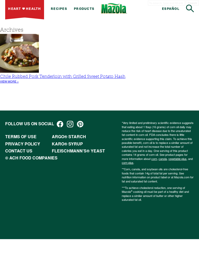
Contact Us (18, 151)
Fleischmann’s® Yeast (78, 151)
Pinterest (80, 124)
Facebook (60, 124)
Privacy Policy (22, 144)
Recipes (59, 8)
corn (154, 159)
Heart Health (24, 8)
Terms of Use (21, 136)
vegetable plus (177, 159)
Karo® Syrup (67, 144)
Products (84, 8)
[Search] (190, 8)
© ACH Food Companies (31, 158)
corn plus (127, 162)
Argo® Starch (69, 136)
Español (170, 8)
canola (163, 159)
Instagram (70, 124)
